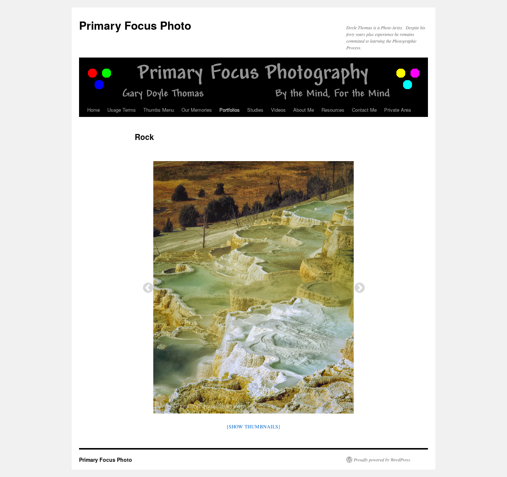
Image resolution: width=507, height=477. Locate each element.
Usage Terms (121, 109)
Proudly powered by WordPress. (382, 460)
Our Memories (196, 109)
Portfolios (229, 109)
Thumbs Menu (158, 109)
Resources (332, 109)
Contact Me (364, 109)
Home (93, 109)
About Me (303, 109)
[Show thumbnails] (253, 426)
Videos (278, 109)
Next (357, 286)
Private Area (397, 109)
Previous (146, 286)
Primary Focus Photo (135, 25)
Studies (255, 109)
